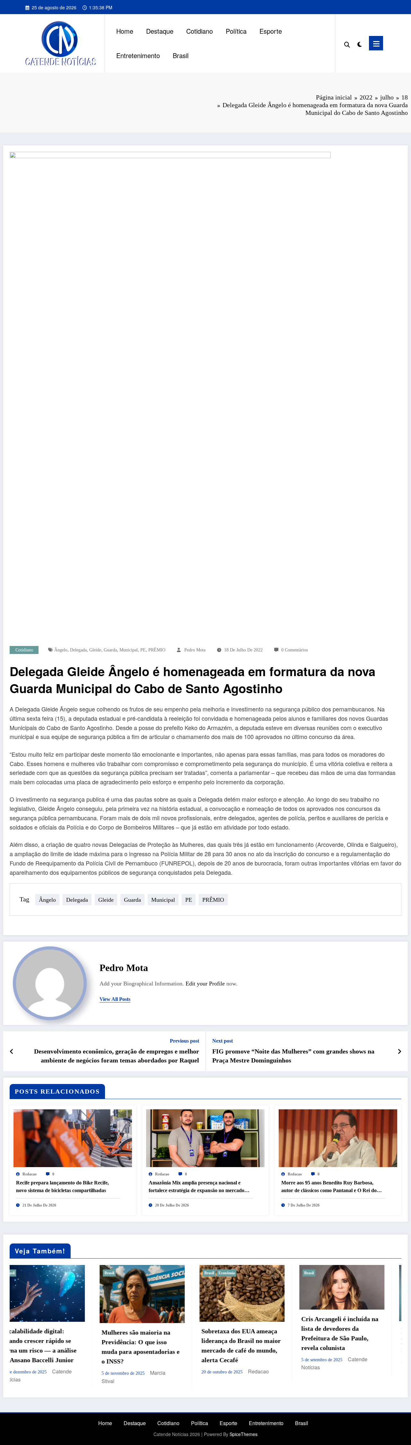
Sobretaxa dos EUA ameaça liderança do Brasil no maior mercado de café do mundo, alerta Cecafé (146, 1345)
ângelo (60, 650)
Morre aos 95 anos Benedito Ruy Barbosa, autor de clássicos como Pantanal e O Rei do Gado (329, 1187)
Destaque (159, 31)
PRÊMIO (156, 650)
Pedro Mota (195, 650)
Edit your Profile (205, 983)
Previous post (184, 1041)
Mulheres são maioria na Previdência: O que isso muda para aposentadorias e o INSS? (46, 1347)
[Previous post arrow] (12, 1051)
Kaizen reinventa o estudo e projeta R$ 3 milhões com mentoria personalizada (344, 1340)
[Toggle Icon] (376, 43)
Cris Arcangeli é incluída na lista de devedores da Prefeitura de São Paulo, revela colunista (245, 1333)
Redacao (29, 1174)
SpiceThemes (244, 1435)
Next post (222, 1041)
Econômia (132, 1273)
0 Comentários (294, 650)
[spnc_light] (359, 43)
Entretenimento (138, 55)
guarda (110, 650)
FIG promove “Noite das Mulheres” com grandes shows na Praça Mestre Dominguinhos (293, 1056)
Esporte (270, 31)
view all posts (115, 999)
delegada (78, 650)
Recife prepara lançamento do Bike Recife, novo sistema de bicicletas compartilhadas (62, 1186)
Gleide (95, 650)
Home (124, 31)
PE (143, 650)
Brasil (180, 55)
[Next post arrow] (399, 1051)
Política (236, 31)
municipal (128, 650)
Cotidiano (199, 31)
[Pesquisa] (347, 43)
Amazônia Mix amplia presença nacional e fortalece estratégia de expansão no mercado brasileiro (196, 1187)
